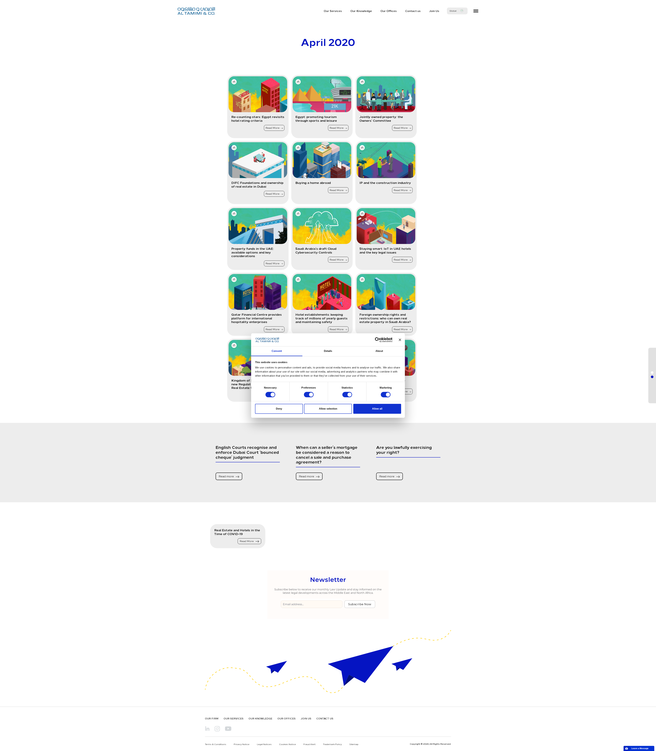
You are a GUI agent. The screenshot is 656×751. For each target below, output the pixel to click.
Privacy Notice (241, 744)
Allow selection (328, 408)
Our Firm (211, 718)
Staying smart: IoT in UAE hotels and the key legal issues (385, 250)
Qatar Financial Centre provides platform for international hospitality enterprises (256, 318)
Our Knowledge (361, 11)
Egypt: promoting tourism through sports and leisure (316, 118)
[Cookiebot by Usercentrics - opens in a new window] (377, 339)
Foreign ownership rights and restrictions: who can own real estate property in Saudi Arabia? (385, 318)
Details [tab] (328, 351)
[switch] (309, 394)
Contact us (413, 11)
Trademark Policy (332, 744)
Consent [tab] (277, 351)
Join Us (434, 11)
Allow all (377, 408)
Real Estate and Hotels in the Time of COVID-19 (237, 532)
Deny (279, 408)
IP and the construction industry (385, 183)
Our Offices (388, 11)
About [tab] (379, 351)
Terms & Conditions (215, 744)
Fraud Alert (309, 744)
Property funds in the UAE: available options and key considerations (252, 252)
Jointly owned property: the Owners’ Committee (381, 118)
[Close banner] (400, 340)
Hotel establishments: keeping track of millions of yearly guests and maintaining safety (321, 318)
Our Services (333, 11)
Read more (227, 476)
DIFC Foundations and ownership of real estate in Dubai (257, 184)
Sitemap (353, 744)
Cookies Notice (287, 744)
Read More (272, 127)
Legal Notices (264, 744)
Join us (306, 718)
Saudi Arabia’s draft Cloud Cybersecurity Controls (315, 250)
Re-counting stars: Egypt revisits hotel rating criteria (257, 118)
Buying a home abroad (313, 183)
